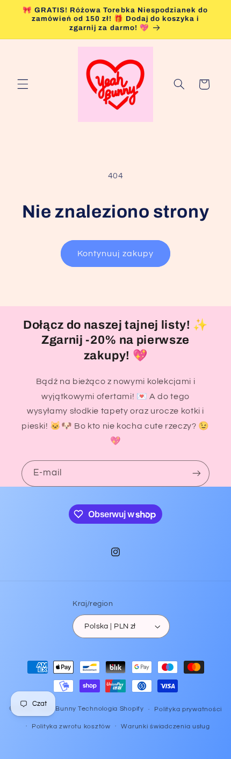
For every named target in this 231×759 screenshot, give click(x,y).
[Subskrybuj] (196, 473)
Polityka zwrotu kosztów (71, 726)
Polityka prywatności (188, 709)
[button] (22, 84)
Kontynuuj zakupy (115, 253)
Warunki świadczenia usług (165, 726)
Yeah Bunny (56, 709)
